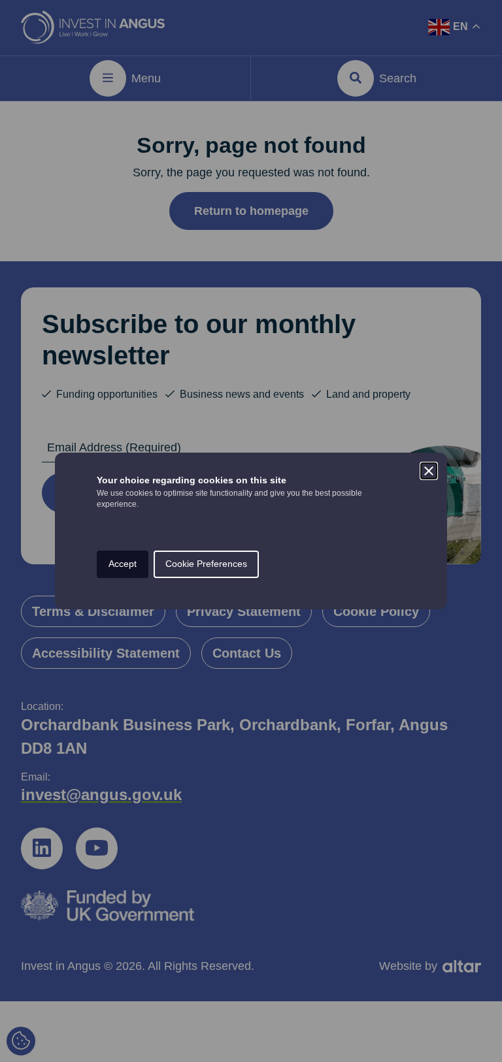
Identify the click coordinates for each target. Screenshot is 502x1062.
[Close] (429, 471)
